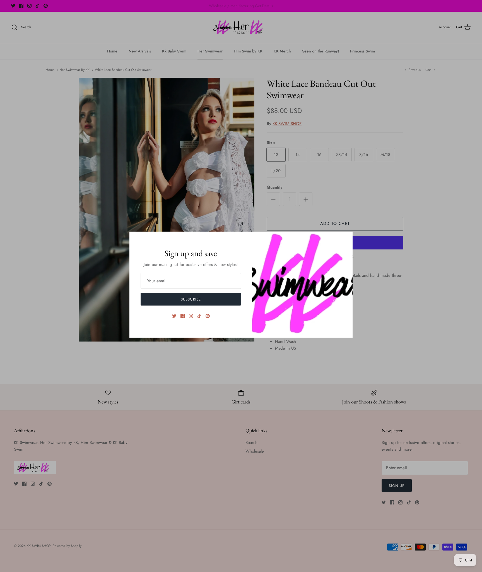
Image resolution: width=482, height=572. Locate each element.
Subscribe (191, 299)
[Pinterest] (208, 316)
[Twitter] (174, 316)
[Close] (345, 238)
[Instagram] (191, 316)
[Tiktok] (199, 316)
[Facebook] (182, 316)
